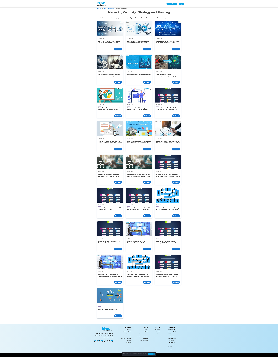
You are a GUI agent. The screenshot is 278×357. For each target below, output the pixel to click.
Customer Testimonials (143, 340)
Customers (153, 4)
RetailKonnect (171, 340)
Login (181, 3)
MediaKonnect (171, 342)
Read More (118, 48)
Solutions (128, 4)
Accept (150, 353)
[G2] (108, 341)
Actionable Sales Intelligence (141, 333)
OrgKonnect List (172, 329)
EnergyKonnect (172, 349)
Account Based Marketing (142, 336)
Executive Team (127, 331)
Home (99, 8)
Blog (105, 8)
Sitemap (129, 340)
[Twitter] (98, 341)
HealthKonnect (171, 346)
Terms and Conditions (126, 338)
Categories (111, 8)
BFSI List (170, 333)
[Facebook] (95, 341)
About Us (128, 329)
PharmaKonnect (172, 338)
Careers (158, 331)
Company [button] (119, 4)
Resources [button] (143, 4)
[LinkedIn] (102, 341)
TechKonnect (171, 336)
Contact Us (161, 4)
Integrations (145, 338)
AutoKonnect (171, 344)
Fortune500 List (172, 331)
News (129, 336)
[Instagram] (105, 341)
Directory (128, 342)
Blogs (158, 333)
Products (135, 4)
